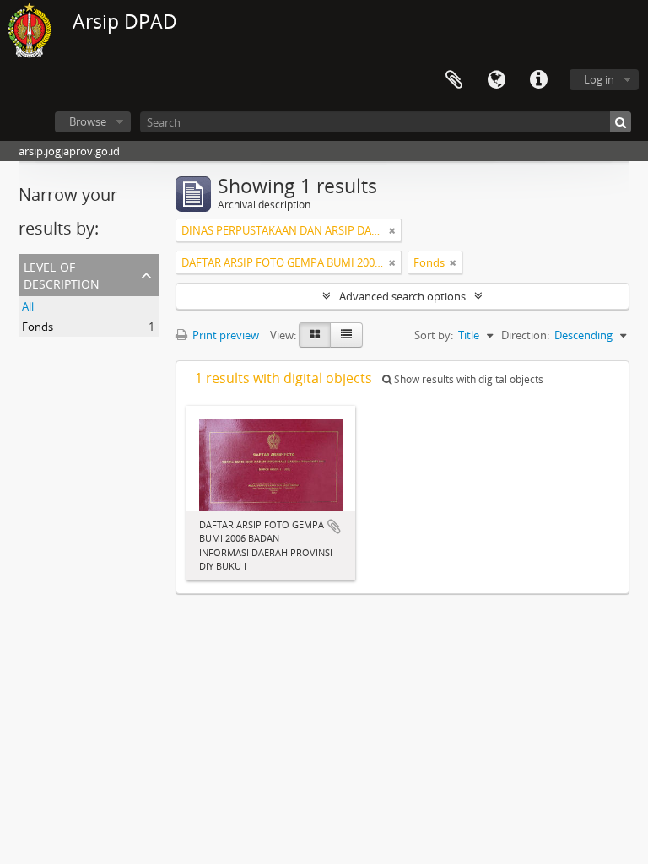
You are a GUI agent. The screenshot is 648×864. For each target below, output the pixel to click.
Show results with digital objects (467, 379)
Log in (599, 79)
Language (496, 80)
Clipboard (454, 80)
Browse (87, 121)
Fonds (37, 326)
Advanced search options (402, 296)
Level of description (62, 274)
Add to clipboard (334, 526)
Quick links (538, 80)
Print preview (224, 335)
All (28, 306)
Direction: (525, 335)
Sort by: (433, 335)
